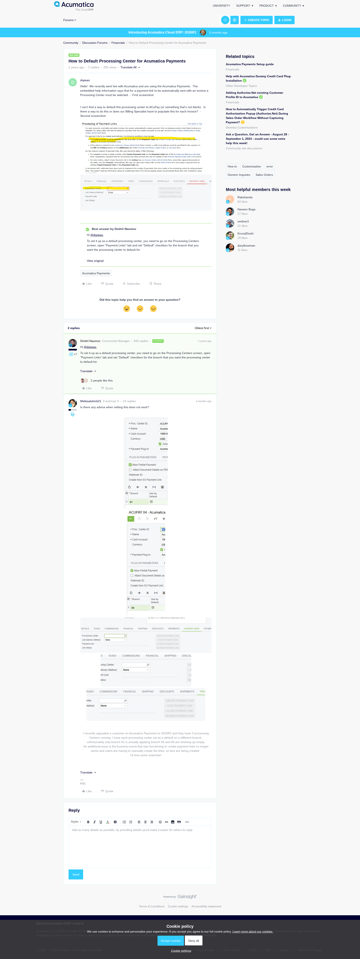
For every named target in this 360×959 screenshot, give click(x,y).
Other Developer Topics (241, 85)
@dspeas (96, 235)
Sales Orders (264, 174)
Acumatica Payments (96, 273)
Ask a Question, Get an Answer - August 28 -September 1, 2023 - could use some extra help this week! (257, 139)
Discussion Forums (95, 42)
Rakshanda (245, 197)
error (269, 166)
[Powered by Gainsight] (180, 898)
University (221, 5)
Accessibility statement (206, 906)
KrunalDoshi (246, 233)
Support (243, 5)
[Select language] (234, 20)
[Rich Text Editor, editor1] (140, 847)
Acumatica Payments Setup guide (250, 64)
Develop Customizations (242, 127)
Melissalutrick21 (90, 401)
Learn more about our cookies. (252, 931)
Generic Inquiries (239, 174)
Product (266, 5)
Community (292, 5)
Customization (251, 166)
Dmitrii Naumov (90, 341)
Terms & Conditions (152, 906)
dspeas (85, 80)
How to (232, 166)
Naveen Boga (246, 209)
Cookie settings (178, 906)
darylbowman (246, 245)
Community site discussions (244, 148)
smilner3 (243, 221)
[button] (256, 20)
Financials (118, 42)
